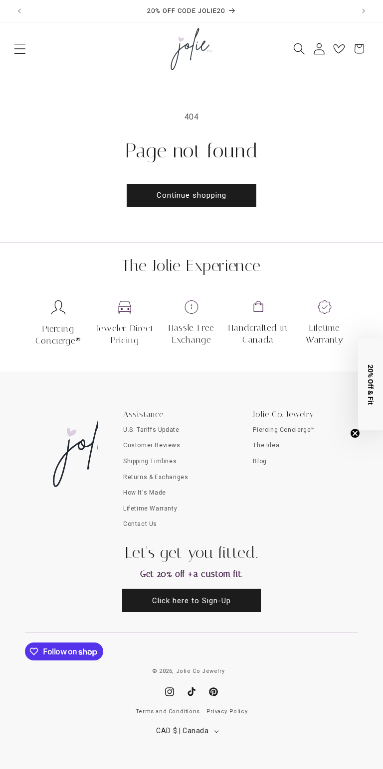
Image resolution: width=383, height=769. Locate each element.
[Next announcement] (364, 11)
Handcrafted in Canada (257, 333)
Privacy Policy (226, 711)
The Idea (266, 445)
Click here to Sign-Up (191, 600)
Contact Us (140, 523)
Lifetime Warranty (325, 333)
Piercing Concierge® (58, 334)
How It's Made (144, 492)
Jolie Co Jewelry (200, 671)
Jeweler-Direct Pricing (125, 334)
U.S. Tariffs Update (151, 429)
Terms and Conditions (168, 711)
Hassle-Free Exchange (191, 333)
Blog (259, 461)
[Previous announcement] (19, 11)
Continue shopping (191, 195)
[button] (20, 49)
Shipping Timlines (150, 461)
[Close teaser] (355, 433)
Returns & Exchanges (155, 477)
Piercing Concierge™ (284, 429)
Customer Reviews (152, 445)
